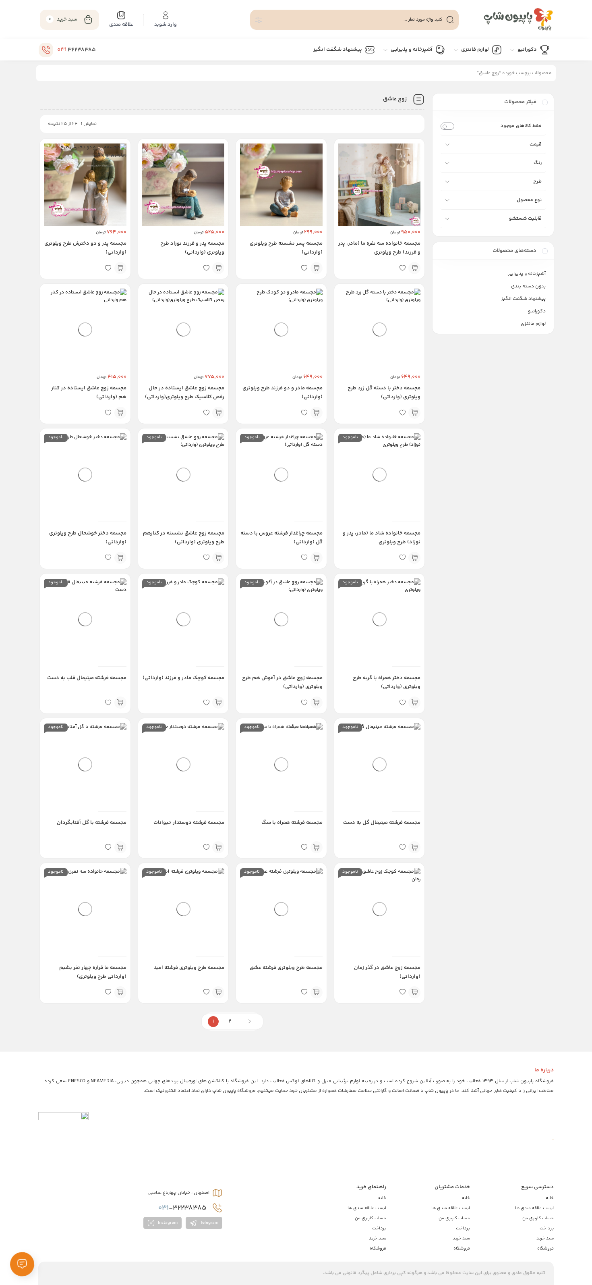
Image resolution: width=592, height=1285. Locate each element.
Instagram (167, 1222)
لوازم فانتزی (533, 324)
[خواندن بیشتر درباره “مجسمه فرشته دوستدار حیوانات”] (218, 847)
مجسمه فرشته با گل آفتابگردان (91, 823)
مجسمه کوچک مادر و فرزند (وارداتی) (183, 678)
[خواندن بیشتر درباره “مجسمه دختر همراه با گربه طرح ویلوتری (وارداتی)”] (414, 703)
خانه (550, 1198)
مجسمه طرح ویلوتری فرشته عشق (286, 968)
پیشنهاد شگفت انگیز (523, 299)
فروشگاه (545, 1248)
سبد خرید (545, 1238)
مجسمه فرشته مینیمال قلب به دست (86, 678)
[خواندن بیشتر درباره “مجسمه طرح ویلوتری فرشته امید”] (218, 992)
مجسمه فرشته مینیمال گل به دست (381, 823)
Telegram (208, 1222)
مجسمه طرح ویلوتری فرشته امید (189, 968)
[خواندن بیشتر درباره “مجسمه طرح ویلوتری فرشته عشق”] (316, 992)
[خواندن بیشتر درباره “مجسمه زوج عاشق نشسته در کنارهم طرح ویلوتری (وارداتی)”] (218, 558)
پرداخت (547, 1228)
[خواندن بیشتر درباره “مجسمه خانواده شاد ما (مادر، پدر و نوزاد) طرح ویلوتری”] (414, 558)
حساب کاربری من (538, 1218)
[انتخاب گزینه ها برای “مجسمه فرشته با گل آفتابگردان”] (120, 847)
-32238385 (183, 1208)
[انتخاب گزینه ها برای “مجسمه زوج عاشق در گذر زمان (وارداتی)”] (414, 992)
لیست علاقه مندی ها (534, 1208)
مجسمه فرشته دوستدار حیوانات (188, 823)
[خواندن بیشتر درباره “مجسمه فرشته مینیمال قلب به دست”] (120, 703)
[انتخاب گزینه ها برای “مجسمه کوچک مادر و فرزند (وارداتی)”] (218, 703)
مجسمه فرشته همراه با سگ (292, 823)
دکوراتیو (537, 311)
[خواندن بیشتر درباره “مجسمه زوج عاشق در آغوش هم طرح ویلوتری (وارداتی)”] (316, 703)
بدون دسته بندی (528, 286)
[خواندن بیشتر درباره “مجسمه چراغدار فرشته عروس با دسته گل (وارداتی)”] (316, 558)
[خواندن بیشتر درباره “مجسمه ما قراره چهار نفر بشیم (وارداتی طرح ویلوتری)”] (120, 992)
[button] (414, 268)
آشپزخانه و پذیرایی (526, 274)
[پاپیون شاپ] (510, 19)
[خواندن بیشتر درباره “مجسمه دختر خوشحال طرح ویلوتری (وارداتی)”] (120, 558)
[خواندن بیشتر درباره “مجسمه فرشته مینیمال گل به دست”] (414, 847)
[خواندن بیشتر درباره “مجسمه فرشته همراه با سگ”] (316, 847)
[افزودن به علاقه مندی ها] (402, 268)
